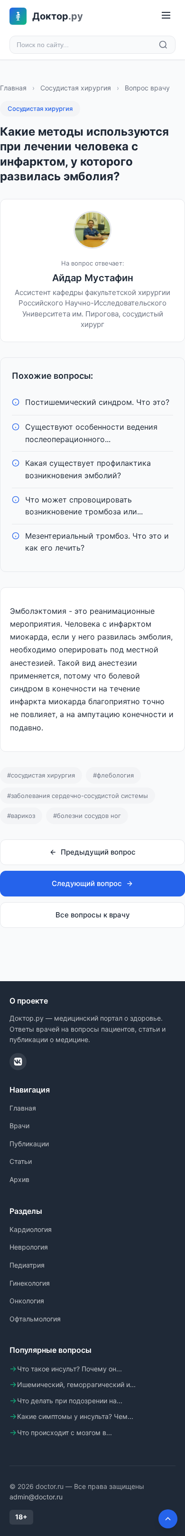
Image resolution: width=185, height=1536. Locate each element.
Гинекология (29, 1283)
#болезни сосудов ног (87, 815)
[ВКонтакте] (18, 1061)
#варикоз (21, 815)
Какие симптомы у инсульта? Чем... (75, 1416)
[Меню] (166, 16)
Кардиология (30, 1229)
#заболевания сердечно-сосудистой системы (77, 795)
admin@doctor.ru (36, 1497)
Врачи (19, 1126)
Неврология (28, 1247)
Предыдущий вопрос (98, 852)
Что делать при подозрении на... (69, 1401)
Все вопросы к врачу (93, 914)
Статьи (20, 1161)
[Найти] (163, 44)
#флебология (113, 775)
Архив (19, 1179)
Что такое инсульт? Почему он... (69, 1369)
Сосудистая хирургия (75, 88)
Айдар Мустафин (92, 278)
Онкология (26, 1301)
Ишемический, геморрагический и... (76, 1384)
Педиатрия (27, 1265)
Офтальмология (35, 1319)
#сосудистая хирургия (41, 775)
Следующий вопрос (87, 883)
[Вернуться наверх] (167, 1518)
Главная (13, 88)
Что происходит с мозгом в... (64, 1432)
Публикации (29, 1144)
